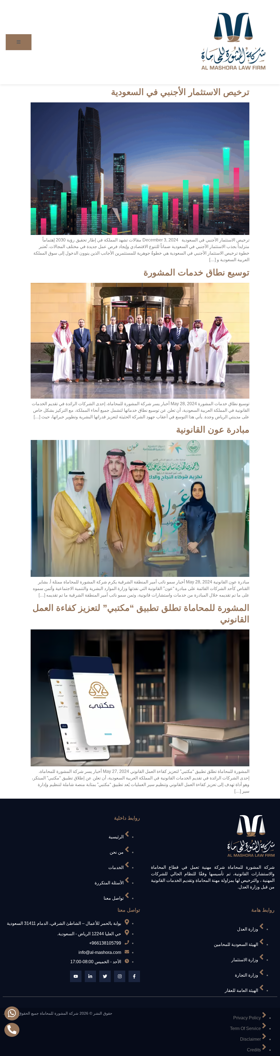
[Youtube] (75, 976)
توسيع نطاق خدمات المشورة (196, 272)
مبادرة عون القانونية (212, 430)
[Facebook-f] (134, 976)
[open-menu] (18, 42)
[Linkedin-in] (90, 976)
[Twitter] (105, 976)
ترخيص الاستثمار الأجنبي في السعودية (180, 92)
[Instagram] (120, 976)
